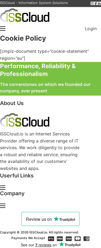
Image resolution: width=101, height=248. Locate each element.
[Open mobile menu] (2, 28)
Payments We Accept (28, 238)
